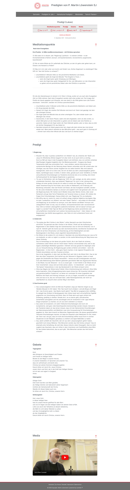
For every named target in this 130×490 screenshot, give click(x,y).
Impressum (70, 484)
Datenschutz (77, 484)
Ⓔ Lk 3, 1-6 (71, 30)
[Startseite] (41, 5)
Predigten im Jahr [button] (48, 14)
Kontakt (64, 484)
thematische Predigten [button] (64, 14)
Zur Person (58, 484)
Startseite (36, 14)
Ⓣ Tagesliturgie (85, 30)
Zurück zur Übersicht (65, 35)
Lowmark (78, 487)
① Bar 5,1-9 (42, 30)
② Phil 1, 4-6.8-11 (56, 30)
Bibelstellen (79, 14)
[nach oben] (96, 44)
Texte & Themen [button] (90, 14)
